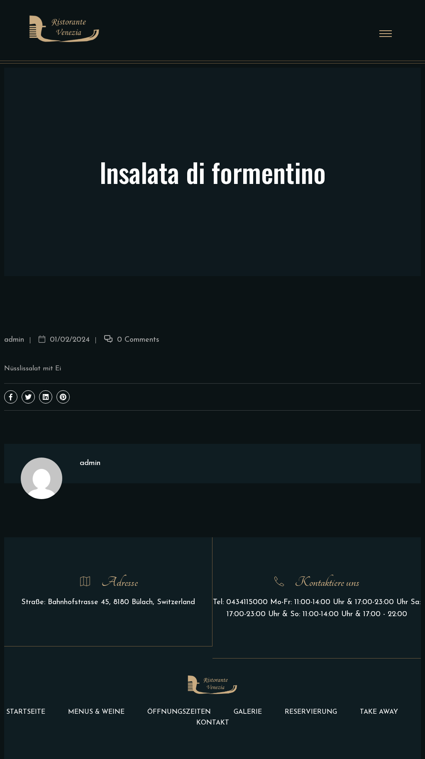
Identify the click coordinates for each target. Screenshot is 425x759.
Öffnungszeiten (179, 712)
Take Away (379, 712)
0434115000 (247, 602)
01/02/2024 (68, 340)
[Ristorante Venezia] (64, 28)
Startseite (25, 712)
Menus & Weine (96, 712)
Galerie (248, 712)
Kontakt (212, 723)
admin (14, 340)
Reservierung (311, 712)
